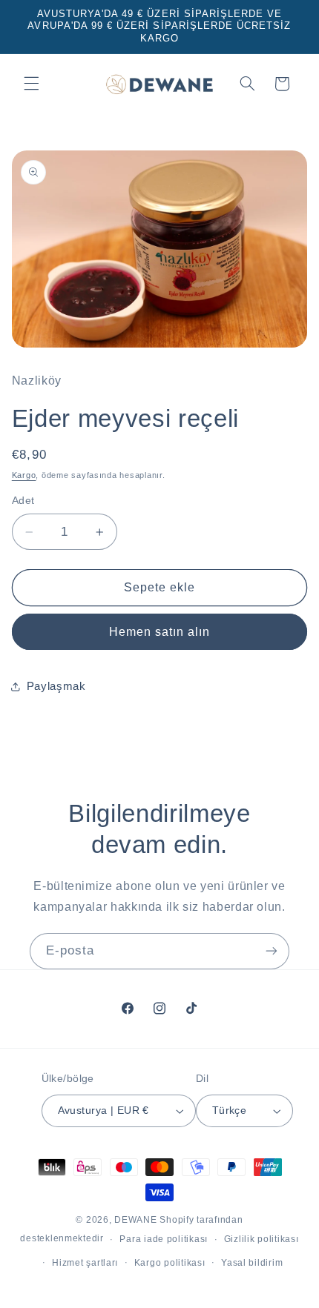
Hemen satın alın (160, 631)
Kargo (24, 475)
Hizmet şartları (85, 1262)
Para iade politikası (163, 1239)
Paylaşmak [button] (56, 686)
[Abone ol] (271, 951)
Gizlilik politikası (261, 1239)
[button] (31, 84)
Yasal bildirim (252, 1262)
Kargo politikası (169, 1262)
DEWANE (135, 1219)
